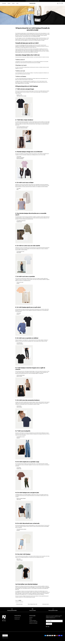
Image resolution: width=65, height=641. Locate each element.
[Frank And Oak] (32, 3)
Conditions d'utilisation (32, 620)
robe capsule (19, 593)
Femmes (13, 3)
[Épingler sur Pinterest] (20, 600)
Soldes (17, 3)
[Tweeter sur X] (18, 600)
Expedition (31, 617)
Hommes (9, 3)
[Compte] (57, 3)
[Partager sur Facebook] (19, 600)
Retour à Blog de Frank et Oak (32, 604)
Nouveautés (4, 3)
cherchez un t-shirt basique (36, 35)
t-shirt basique (22, 45)
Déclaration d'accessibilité (33, 623)
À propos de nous (17, 617)
